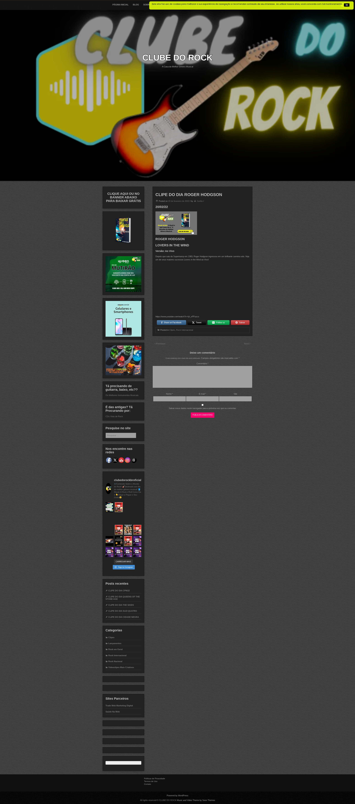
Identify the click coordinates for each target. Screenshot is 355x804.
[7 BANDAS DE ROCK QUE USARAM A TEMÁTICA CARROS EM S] (109, 541)
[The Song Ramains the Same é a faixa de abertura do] (128, 541)
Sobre (147, 4)
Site (235, 394)
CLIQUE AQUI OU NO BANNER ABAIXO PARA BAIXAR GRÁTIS (123, 197)
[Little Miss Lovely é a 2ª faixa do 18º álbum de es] (137, 518)
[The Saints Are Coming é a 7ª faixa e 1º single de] (109, 518)
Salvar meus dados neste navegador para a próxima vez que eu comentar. (202, 408)
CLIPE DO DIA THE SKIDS (121, 605)
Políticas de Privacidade (154, 778)
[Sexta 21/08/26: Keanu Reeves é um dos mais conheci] (137, 541)
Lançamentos (114, 643)
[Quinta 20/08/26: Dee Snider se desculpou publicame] (109, 552)
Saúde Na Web (113, 711)
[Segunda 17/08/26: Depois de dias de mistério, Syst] (128, 552)
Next (246, 343)
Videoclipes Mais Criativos (121, 667)
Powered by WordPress (177, 795)
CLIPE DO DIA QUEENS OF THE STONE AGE (123, 597)
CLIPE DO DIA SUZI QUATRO (122, 611)
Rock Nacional (115, 661)
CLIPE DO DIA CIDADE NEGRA (123, 617)
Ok (347, 5)
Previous (160, 343)
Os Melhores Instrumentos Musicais (122, 395)
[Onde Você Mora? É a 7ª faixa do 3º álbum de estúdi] (119, 530)
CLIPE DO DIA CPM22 (119, 590)
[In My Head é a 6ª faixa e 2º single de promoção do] (137, 507)
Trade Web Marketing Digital (119, 705)
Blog (136, 4)
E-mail (202, 394)
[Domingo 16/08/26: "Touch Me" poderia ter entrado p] (137, 552)
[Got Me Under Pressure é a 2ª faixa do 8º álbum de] (137, 530)
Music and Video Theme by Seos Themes (196, 800)
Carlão (200, 201)
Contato (147, 784)
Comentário (202, 363)
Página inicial (120, 4)
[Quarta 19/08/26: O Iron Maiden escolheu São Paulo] (119, 552)
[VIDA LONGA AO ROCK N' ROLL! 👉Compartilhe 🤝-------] (109, 507)
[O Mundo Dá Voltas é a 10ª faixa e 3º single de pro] (119, 507)
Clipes (172, 330)
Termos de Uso (150, 781)
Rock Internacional (184, 330)
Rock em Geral (115, 649)
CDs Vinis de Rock (114, 416)
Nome (169, 394)
